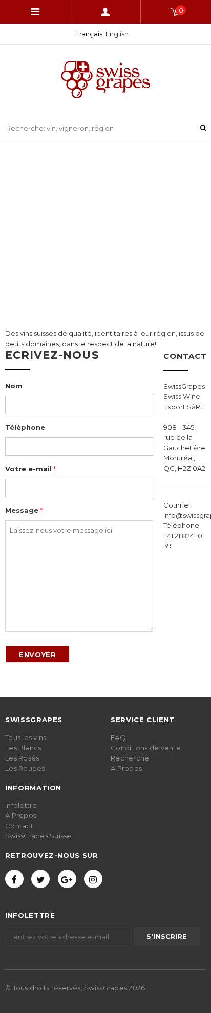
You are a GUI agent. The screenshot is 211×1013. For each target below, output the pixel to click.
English (117, 34)
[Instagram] (93, 879)
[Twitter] (40, 879)
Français (88, 34)
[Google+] (67, 879)
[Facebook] (14, 879)
